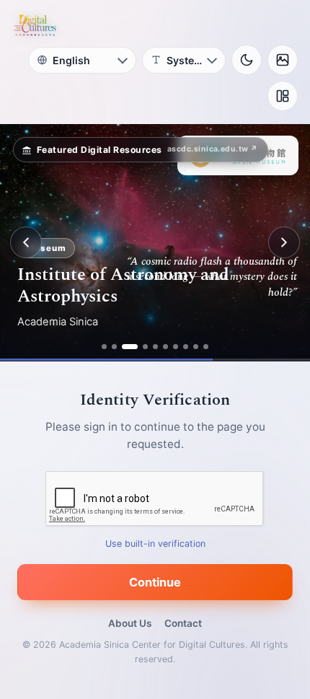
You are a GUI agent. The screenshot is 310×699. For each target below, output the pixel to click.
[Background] (282, 60)
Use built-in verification (155, 543)
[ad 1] (104, 346)
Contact (183, 623)
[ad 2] (114, 346)
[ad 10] (205, 346)
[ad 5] (155, 346)
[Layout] (282, 96)
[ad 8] (185, 346)
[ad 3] (130, 346)
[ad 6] (165, 346)
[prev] (26, 242)
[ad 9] (195, 346)
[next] (284, 242)
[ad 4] (145, 346)
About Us (129, 623)
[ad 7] (175, 346)
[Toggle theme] (246, 60)
